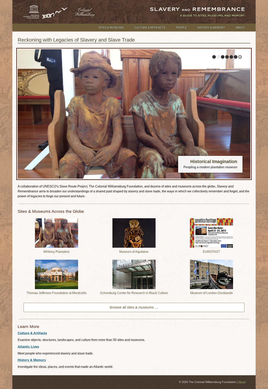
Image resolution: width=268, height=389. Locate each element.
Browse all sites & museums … (134, 307)
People (181, 27)
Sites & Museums (111, 27)
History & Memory (211, 27)
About (240, 27)
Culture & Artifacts (149, 27)
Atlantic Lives (28, 347)
